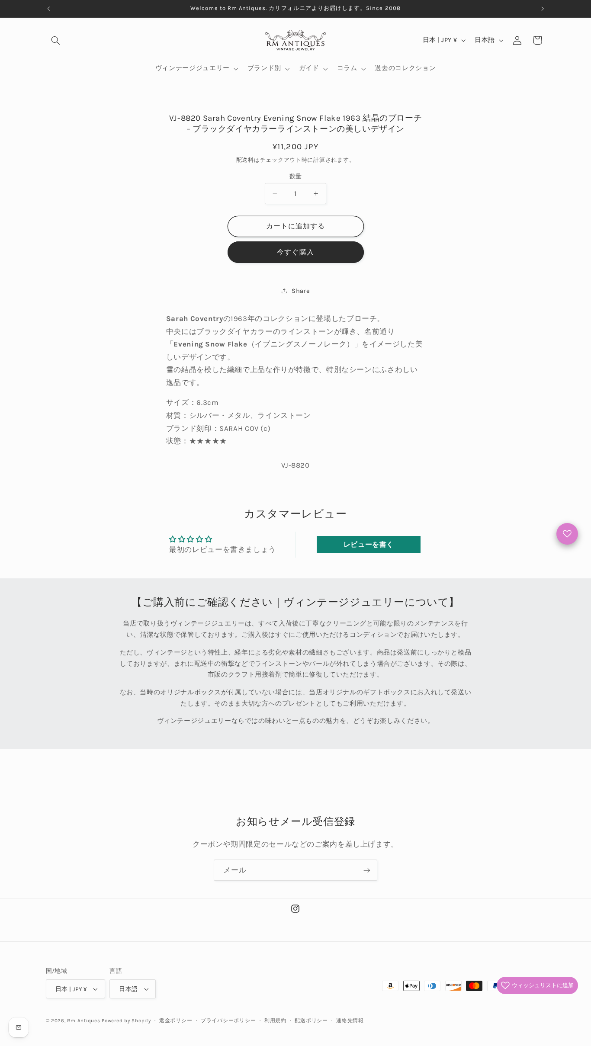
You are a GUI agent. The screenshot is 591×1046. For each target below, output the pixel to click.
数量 (295, 175)
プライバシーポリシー (228, 1020)
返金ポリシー (175, 1020)
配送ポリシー (311, 1020)
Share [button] (301, 290)
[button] (56, 40)
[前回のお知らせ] (48, 8)
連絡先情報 (350, 1020)
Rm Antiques (83, 1020)
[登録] (367, 870)
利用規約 (275, 1020)
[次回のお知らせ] (542, 8)
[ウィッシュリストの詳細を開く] (567, 534)
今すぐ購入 (295, 252)
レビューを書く (369, 544)
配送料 (245, 159)
